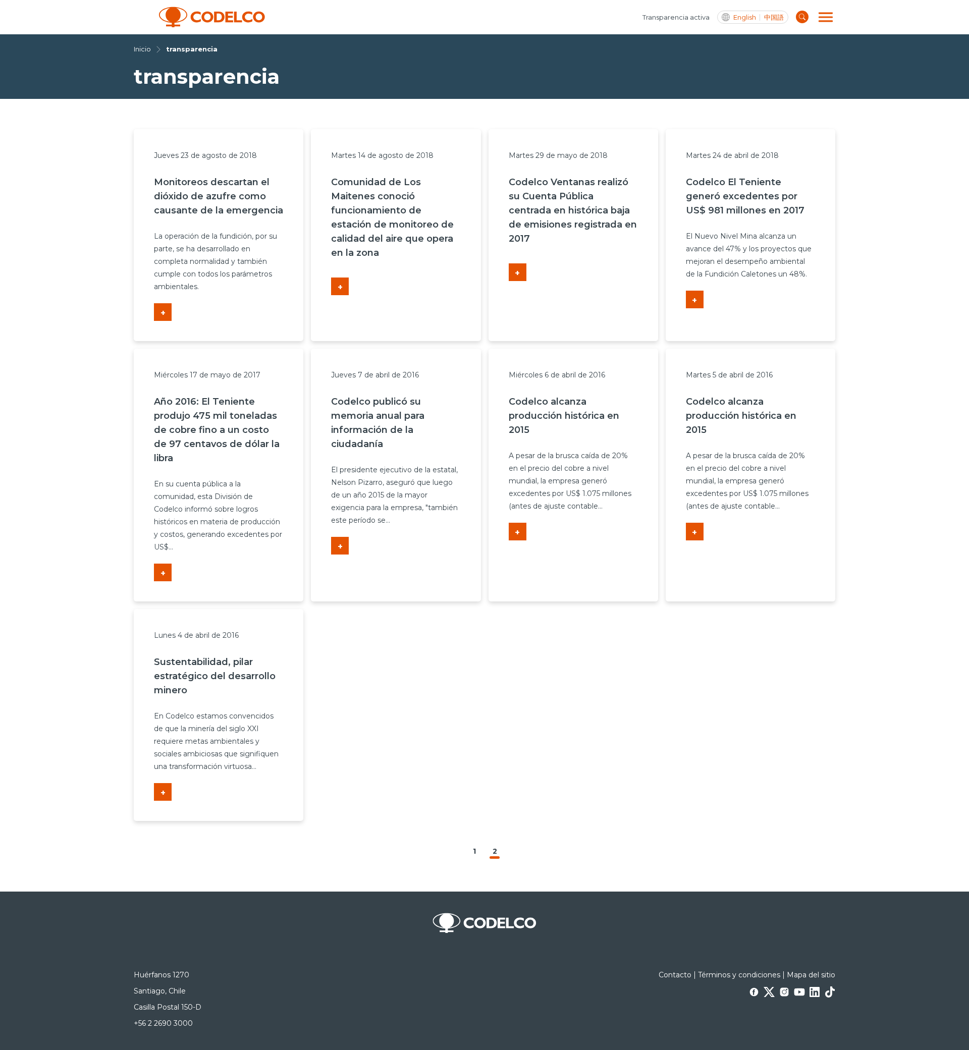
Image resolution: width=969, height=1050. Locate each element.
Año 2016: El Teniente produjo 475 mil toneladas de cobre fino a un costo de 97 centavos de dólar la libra (217, 430)
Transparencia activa (676, 17)
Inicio (142, 49)
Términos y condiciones (739, 974)
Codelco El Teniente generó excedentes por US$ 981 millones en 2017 (745, 196)
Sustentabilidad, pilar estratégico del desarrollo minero (215, 676)
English (744, 17)
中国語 (774, 17)
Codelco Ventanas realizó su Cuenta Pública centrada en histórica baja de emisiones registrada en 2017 (573, 210)
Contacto (675, 974)
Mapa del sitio (811, 974)
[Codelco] (212, 17)
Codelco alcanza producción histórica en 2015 (564, 415)
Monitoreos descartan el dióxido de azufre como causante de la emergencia (218, 196)
